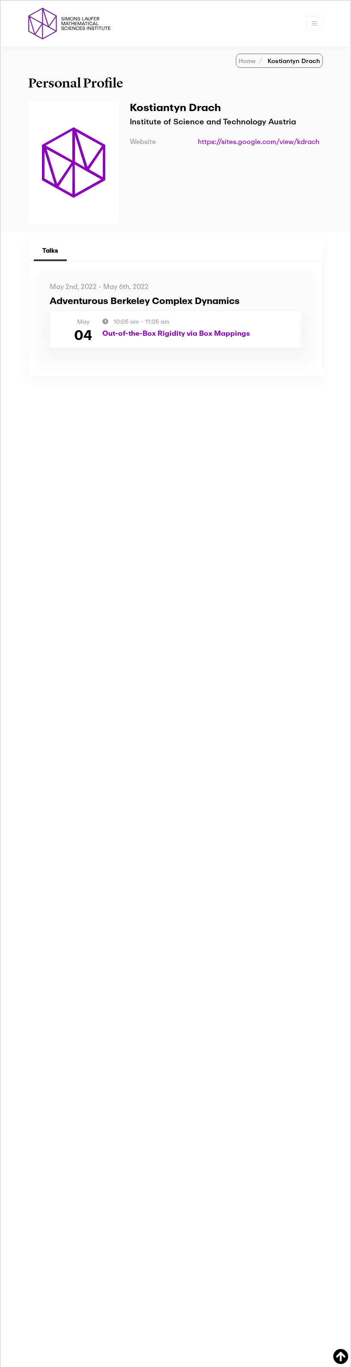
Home (247, 60)
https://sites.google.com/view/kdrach (258, 141)
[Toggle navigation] (314, 23)
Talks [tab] (50, 250)
